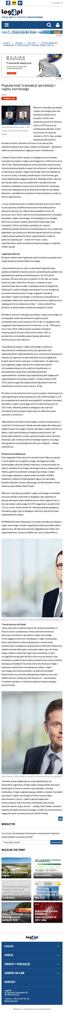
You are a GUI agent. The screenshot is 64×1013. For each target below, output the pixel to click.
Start (6, 43)
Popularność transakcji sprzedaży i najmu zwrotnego (30, 44)
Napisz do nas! (11, 1000)
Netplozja (17, 1009)
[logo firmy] (11, 14)
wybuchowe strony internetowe (37, 1009)
